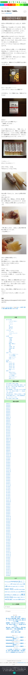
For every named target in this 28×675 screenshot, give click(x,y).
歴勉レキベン (9, 361)
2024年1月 (8, 408)
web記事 (10, 337)
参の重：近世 (12, 364)
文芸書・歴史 (12, 348)
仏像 (6, 586)
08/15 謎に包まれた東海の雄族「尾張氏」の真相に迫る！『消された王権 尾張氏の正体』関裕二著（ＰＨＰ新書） (15, 386)
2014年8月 (8, 540)
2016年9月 (8, 503)
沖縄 (6, 599)
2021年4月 (8, 433)
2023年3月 (8, 412)
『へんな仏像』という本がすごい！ (13, 649)
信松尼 (11, 586)
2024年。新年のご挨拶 (15, 632)
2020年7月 (8, 442)
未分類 (7, 360)
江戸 (24, 597)
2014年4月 (8, 546)
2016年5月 (8, 509)
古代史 (22, 586)
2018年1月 (8, 483)
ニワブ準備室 (12, 375)
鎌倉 (11, 308)
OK (14, 672)
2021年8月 (8, 427)
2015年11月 (8, 518)
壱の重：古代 (12, 366)
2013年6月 (8, 562)
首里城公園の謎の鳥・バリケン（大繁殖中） (15, 637)
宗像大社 (9, 591)
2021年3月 (8, 435)
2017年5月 (8, 492)
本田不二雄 (18, 595)
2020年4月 (8, 447)
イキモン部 (8, 330)
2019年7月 (8, 461)
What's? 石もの (12, 372)
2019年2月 (8, 467)
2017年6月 (8, 491)
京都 (24, 584)
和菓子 (7, 589)
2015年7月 (8, 524)
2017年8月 (8, 488)
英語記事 (11, 327)
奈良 (17, 589)
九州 (18, 584)
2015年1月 (8, 533)
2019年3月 (8, 465)
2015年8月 (8, 522)
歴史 (22, 597)
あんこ (18, 307)
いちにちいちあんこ (9, 307)
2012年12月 (8, 571)
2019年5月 (8, 462)
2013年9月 (8, 557)
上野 (11, 584)
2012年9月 (8, 575)
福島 (19, 599)
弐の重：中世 (12, 367)
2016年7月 (8, 506)
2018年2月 (8, 482)
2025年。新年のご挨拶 (15, 617)
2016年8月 (8, 504)
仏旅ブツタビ (9, 352)
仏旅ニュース (12, 358)
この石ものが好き (12, 373)
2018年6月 (8, 477)
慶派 (20, 591)
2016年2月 (8, 513)
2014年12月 (8, 534)
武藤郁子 (19, 597)
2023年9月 (8, 409)
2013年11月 (8, 554)
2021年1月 (8, 436)
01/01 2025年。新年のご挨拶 (12, 383)
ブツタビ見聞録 (12, 355)
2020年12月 (8, 438)
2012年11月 (8, 572)
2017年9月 (8, 486)
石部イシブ (8, 370)
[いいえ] (26, 670)
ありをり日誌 (9, 319)
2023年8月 (8, 411)
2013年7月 (8, 560)
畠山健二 (10, 599)
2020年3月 (8, 449)
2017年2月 (8, 497)
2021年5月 (8, 432)
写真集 (10, 342)
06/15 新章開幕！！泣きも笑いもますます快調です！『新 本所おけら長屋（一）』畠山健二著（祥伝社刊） (15, 391)
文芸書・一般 (12, 346)
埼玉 (12, 589)
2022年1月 (8, 423)
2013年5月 (8, 563)
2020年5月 (8, 446)
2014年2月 (8, 549)
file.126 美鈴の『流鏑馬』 (9, 11)
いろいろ (11, 324)
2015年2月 (8, 531)
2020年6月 (8, 444)
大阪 (15, 589)
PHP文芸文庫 (7, 581)
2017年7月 (8, 489)
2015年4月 (8, 528)
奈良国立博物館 (22, 589)
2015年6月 (8, 525)
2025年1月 (8, 403)
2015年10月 (8, 519)
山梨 (16, 591)
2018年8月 (8, 474)
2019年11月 (8, 455)
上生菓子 (21, 307)
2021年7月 (8, 429)
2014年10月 (8, 537)
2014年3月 (8, 548)
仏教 (9, 586)
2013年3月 (8, 566)
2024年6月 (8, 406)
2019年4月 (8, 464)
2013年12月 (8, 552)
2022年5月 (8, 420)
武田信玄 (15, 597)
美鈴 (9, 308)
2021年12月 (8, 424)
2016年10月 (8, 501)
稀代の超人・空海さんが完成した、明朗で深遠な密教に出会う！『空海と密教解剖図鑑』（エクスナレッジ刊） (16, 629)
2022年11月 (8, 417)
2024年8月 (8, 405)
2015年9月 (8, 521)
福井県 (16, 599)
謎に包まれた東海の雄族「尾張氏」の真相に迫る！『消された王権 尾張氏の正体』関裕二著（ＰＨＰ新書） (16, 620)
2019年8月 (8, 459)
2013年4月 (8, 565)
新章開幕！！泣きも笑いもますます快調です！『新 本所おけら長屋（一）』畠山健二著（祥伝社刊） (16, 624)
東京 (23, 594)
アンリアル (11, 331)
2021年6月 (8, 430)
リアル (10, 334)
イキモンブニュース (13, 333)
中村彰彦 (14, 584)
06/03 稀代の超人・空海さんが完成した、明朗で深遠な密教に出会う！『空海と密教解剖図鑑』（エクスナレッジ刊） (15, 395)
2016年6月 (8, 507)
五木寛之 (20, 584)
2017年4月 (8, 494)
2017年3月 (8, 495)
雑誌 (10, 351)
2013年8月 (8, 559)
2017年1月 (8, 498)
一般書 (10, 339)
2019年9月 (8, 458)
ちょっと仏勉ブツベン (13, 354)
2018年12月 (8, 470)
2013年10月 (8, 556)
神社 (14, 599)
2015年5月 (8, 527)
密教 (12, 591)
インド (8, 584)
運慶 (22, 599)
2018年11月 (8, 471)
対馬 (14, 591)
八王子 (19, 586)
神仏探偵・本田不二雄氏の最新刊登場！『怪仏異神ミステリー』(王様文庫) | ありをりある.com (16, 651)
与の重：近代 (12, 363)
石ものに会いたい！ (13, 376)
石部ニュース (12, 378)
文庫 (10, 345)
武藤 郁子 (15, 638)
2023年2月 (8, 414)
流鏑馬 (6, 308)
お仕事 (7, 336)
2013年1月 (8, 569)
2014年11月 (8, 536)
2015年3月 (8, 530)
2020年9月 (8, 441)
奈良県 (6, 591)
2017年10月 (8, 485)
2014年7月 (8, 542)
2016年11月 (8, 500)
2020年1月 (8, 452)
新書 (10, 349)
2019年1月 (8, 468)
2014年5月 (8, 545)
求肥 (3, 308)
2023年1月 (8, 415)
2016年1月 (8, 515)
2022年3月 (8, 421)
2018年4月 (8, 479)
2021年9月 (8, 426)
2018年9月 (8, 473)
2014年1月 (8, 551)
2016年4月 (8, 510)
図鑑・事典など (12, 343)
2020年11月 (8, 439)
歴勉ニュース (12, 369)
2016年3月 (8, 512)
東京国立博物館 (9, 597)
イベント (11, 322)
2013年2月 (8, 568)
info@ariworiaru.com (21, 662)
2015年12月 (8, 516)
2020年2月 (8, 450)
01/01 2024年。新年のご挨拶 (12, 398)
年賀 (18, 591)
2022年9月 (8, 418)
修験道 (14, 586)
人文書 (10, 340)
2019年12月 (8, 453)
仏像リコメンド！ (12, 357)
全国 (16, 586)
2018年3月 (8, 480)
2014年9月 (8, 539)
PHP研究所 (14, 581)
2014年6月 (8, 543)
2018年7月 (8, 476)
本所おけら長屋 (11, 595)
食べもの (11, 328)
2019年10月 (8, 456)
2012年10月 (8, 574)
